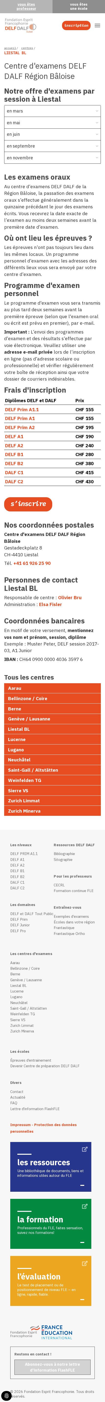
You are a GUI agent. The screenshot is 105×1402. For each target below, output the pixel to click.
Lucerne (17, 739)
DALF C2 (14, 481)
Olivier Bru (70, 597)
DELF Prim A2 (20, 427)
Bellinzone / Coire (27, 698)
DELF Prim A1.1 (22, 409)
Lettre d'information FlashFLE (35, 1108)
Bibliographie (64, 853)
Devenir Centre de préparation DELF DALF (45, 1066)
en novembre (20, 158)
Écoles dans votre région (74, 922)
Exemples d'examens (71, 916)
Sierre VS (18, 790)
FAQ (13, 1103)
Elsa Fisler (50, 604)
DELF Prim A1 (20, 418)
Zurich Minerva (24, 811)
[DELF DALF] (20, 25)
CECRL (59, 885)
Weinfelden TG (24, 780)
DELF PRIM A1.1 (24, 853)
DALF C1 (14, 472)
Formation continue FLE (74, 890)
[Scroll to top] (93, 1390)
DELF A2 (14, 445)
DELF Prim (19, 919)
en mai (13, 122)
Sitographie (63, 859)
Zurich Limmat (24, 800)
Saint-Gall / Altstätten (33, 770)
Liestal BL (19, 729)
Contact (16, 1091)
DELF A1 (14, 436)
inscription (76, 25)
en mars (15, 111)
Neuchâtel (19, 760)
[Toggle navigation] (97, 25)
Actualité (17, 1097)
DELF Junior (20, 925)
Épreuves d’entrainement (30, 1060)
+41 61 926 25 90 (32, 563)
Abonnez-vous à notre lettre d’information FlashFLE (52, 1367)
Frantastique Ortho (69, 933)
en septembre (21, 146)
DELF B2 (14, 463)
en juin (13, 134)
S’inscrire (28, 503)
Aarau (14, 688)
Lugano (16, 749)
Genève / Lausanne (29, 719)
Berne (14, 709)
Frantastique (64, 927)
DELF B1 (14, 454)
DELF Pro (18, 931)
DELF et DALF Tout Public (31, 913)
